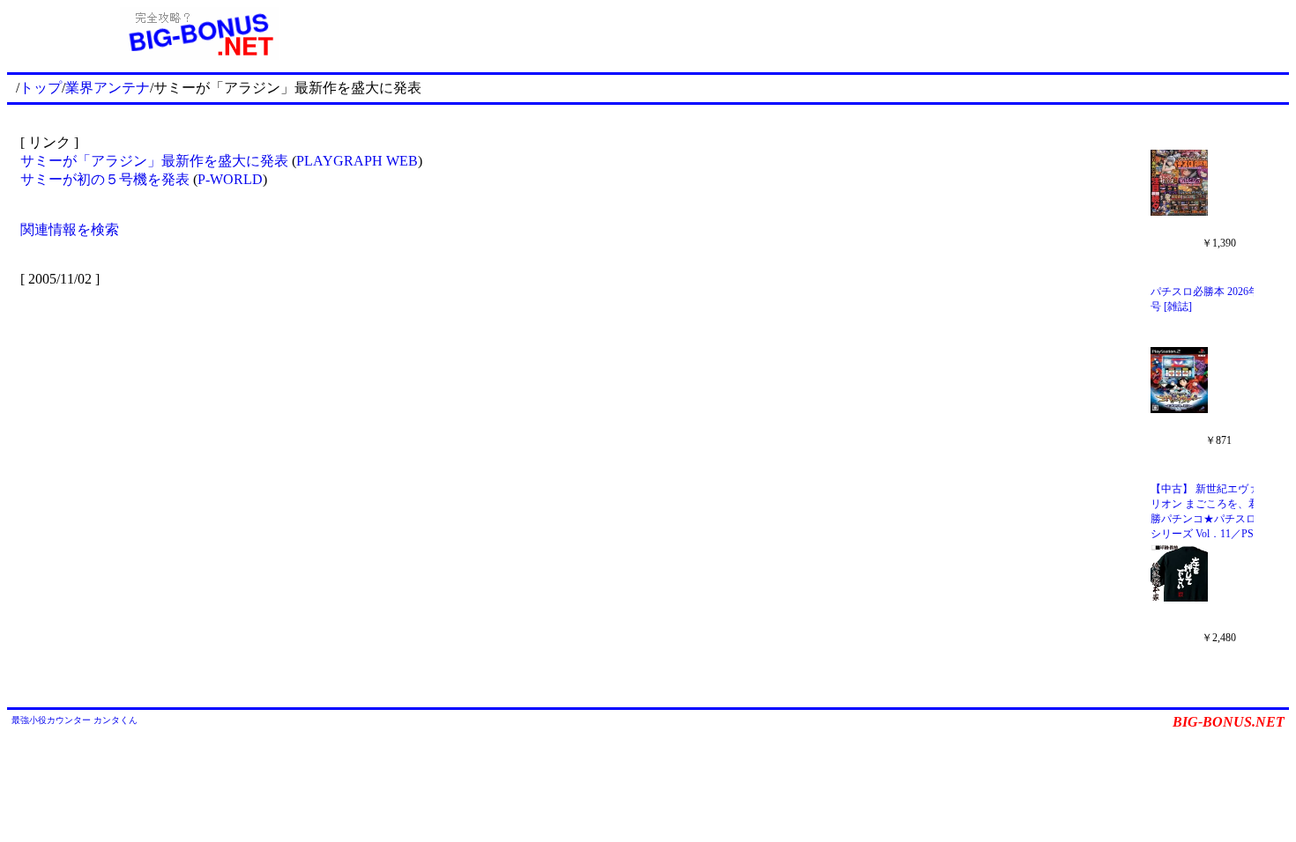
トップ (40, 87)
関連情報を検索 (69, 229)
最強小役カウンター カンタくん (74, 720)
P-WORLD (230, 179)
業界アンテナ (107, 87)
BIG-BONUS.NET (1229, 721)
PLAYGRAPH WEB (357, 160)
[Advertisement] (840, 33)
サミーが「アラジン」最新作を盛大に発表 (154, 160)
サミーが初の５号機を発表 (105, 179)
